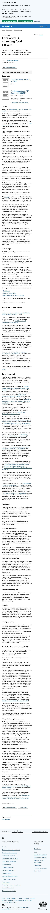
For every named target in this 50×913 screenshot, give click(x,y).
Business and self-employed (9, 853)
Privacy (8, 898)
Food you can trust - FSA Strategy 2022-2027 (20, 92)
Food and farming (18, 30)
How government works (40, 868)
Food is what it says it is (9, 293)
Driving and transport (7, 867)
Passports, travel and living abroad (11, 885)
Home (3, 30)
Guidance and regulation (40, 854)
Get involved (37, 871)
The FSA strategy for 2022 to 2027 (20, 80)
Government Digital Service (9, 902)
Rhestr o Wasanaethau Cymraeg (23, 900)
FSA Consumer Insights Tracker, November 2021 (15, 701)
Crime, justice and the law (9, 861)
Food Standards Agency (12, 60)
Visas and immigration (8, 888)
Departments (37, 849)
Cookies (13, 898)
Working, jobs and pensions (9, 891)
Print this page (23, 807)
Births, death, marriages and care (11, 850)
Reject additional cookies (25, 21)
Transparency (37, 865)
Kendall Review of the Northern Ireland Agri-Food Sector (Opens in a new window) (16, 401)
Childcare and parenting (8, 855)
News (35, 852)
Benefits (4, 847)
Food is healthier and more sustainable (13, 295)
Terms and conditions (7, 900)
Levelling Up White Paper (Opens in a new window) (17, 423)
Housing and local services (9, 879)
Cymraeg (41, 34)
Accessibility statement (22, 898)
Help (3, 898)
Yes (15, 831)
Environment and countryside (10, 876)
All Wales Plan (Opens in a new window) (14, 466)
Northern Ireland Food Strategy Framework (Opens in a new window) (15, 388)
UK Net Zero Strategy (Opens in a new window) (16, 464)
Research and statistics (40, 857)
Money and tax (6, 882)
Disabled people (6, 864)
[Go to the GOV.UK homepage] (7, 26)
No (21, 831)
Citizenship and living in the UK (10, 858)
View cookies (37, 21)
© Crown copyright (43, 909)
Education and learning (8, 870)
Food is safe (6, 291)
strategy (6, 197)
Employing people (6, 873)
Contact (32, 898)
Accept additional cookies (10, 21)
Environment (9, 30)
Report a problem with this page (40, 831)
